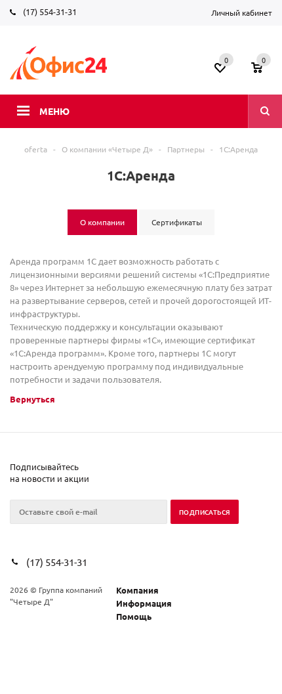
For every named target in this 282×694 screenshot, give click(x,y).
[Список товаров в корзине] (263, 71)
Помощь (133, 616)
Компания (137, 590)
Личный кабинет (241, 12)
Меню (54, 111)
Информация (144, 603)
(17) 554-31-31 (50, 11)
